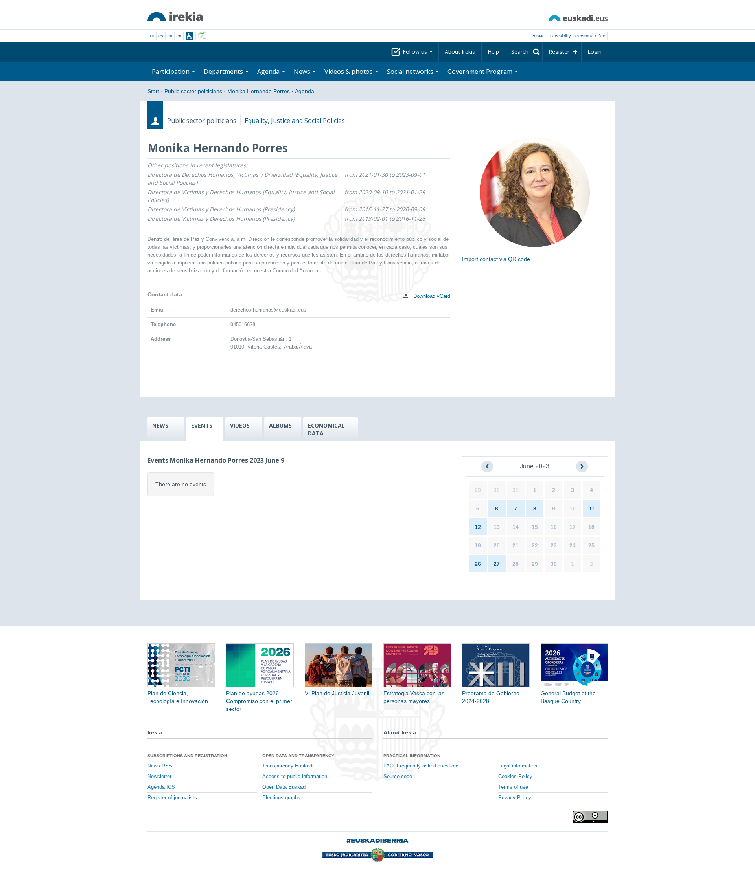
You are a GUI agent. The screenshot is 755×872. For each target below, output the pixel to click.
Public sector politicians (193, 91)
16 (554, 527)
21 (515, 545)
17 (572, 527)
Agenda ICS (161, 787)
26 (478, 564)
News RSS (159, 766)
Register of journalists (172, 797)
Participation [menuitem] (171, 71)
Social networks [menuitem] (411, 71)
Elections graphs (281, 797)
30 (497, 490)
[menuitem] (523, 52)
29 (478, 490)
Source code (397, 776)
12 (478, 527)
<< (151, 35)
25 (591, 545)
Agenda (304, 91)
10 (572, 508)
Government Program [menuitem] (480, 71)
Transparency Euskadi (287, 766)
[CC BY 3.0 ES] (590, 817)
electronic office (590, 35)
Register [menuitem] (559, 51)
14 (515, 527)
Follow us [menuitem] (416, 51)
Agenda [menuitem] (269, 71)
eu (170, 35)
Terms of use (513, 787)
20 (497, 545)
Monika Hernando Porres (258, 91)
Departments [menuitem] (224, 71)
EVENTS (201, 425)
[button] (487, 466)
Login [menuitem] (594, 51)
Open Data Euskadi (284, 787)
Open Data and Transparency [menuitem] (298, 755)
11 (592, 508)
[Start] (175, 16)
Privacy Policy (514, 797)
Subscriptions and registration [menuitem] (187, 755)
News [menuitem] (303, 71)
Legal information (517, 766)
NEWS (160, 425)
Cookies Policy (515, 776)
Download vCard (431, 296)
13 (497, 527)
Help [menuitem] (493, 51)
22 (535, 545)
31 (515, 490)
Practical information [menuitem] (411, 755)
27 (497, 564)
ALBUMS (280, 425)
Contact (539, 35)
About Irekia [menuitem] (460, 51)
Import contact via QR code (496, 259)
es (160, 35)
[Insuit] (189, 36)
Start (153, 91)
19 (478, 545)
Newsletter (159, 776)
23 (554, 545)
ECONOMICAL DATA (326, 429)
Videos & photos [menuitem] (349, 71)
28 (515, 564)
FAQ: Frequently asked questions (421, 766)
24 (572, 545)
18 (591, 527)
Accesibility (560, 35)
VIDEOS (240, 425)
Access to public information (294, 776)
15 (535, 527)
